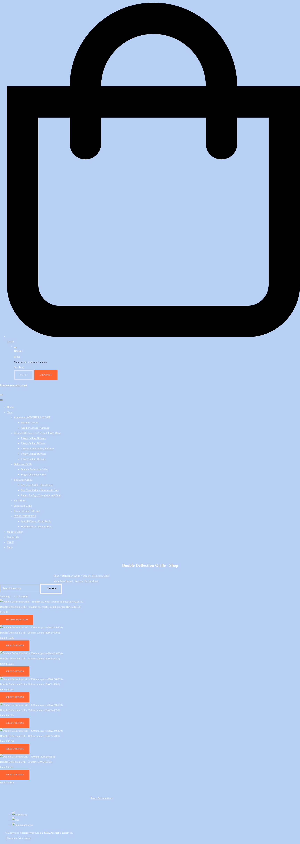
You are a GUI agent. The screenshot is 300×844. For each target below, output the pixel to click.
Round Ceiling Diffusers (27, 511)
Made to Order (15, 531)
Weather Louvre (29, 422)
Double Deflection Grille (34, 469)
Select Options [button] (15, 645)
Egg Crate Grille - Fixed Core (37, 485)
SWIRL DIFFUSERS (25, 516)
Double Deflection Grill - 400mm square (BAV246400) (30, 736)
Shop (9, 412)
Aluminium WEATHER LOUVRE (32, 417)
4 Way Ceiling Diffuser (33, 459)
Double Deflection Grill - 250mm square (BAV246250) (30, 658)
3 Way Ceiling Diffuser (33, 453)
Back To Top (7, 782)
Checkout (46, 375)
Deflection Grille (23, 464)
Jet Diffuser (20, 500)
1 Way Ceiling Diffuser (33, 438)
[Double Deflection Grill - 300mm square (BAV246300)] (31, 679)
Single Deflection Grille (33, 474)
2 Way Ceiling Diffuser (33, 443)
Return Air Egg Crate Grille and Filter (41, 495)
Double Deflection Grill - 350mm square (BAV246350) (30, 710)
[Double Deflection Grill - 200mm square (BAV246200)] (31, 627)
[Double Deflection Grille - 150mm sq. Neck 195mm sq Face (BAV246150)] (42, 601)
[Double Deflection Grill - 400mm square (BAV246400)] (31, 730)
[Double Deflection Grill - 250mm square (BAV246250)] (31, 653)
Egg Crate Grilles (23, 479)
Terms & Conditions (101, 798)
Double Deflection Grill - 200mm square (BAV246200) (30, 632)
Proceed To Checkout (86, 581)
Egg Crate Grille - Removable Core (40, 490)
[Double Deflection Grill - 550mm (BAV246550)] (27, 756)
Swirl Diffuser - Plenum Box (36, 526)
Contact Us (13, 537)
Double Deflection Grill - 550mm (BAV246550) (26, 761)
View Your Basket (63, 581)
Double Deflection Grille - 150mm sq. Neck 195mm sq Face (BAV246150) (40, 606)
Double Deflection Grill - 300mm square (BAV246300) (30, 684)
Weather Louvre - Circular (35, 427)
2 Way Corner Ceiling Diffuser (37, 448)
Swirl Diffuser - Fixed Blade (36, 521)
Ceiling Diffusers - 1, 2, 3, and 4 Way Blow (37, 433)
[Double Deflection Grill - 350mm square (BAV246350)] (31, 705)
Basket (23, 375)
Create (27, 838)
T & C (10, 542)
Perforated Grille (23, 505)
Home (10, 407)
